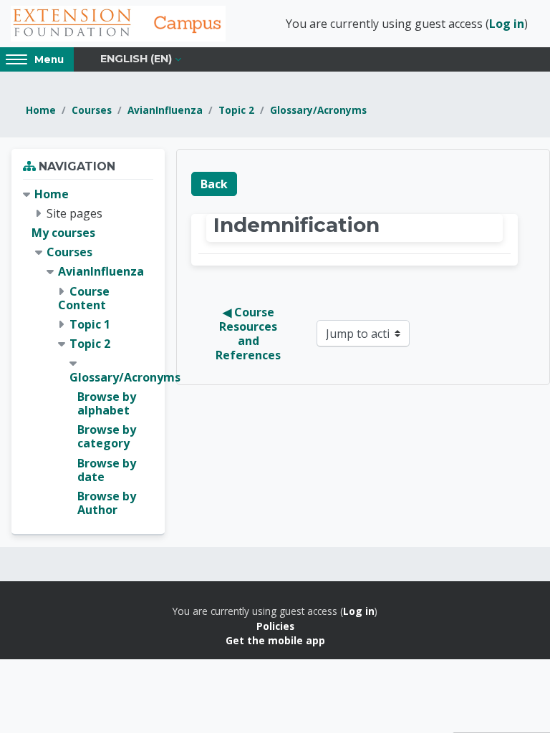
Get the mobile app (275, 640)
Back (214, 184)
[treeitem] (88, 353)
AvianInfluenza (165, 110)
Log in (506, 23)
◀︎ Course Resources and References (248, 333)
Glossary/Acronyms (318, 110)
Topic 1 (89, 324)
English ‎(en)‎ (136, 58)
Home (41, 110)
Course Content (84, 298)
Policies (275, 626)
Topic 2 (236, 110)
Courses (92, 110)
